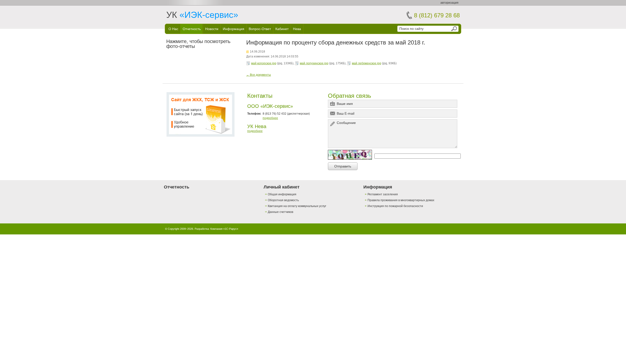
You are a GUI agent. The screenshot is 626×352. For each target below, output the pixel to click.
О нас (173, 29)
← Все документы (258, 75)
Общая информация (282, 194)
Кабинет (282, 29)
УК (202, 15)
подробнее (270, 118)
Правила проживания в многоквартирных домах (401, 200)
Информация (233, 29)
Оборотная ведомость (283, 200)
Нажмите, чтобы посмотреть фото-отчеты (198, 44)
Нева (297, 29)
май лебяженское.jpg (366, 63)
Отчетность (192, 29)
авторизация (449, 2)
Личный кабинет (282, 187)
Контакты (259, 95)
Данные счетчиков (280, 212)
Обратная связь (349, 95)
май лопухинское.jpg (314, 63)
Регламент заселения (383, 194)
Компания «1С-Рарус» (224, 228)
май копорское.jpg (263, 63)
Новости (211, 29)
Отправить (342, 166)
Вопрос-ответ (260, 29)
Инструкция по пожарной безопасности (395, 206)
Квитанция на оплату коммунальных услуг (297, 206)
